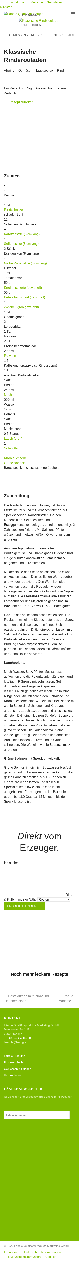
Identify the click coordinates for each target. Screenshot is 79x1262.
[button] (73, 14)
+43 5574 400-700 (19, 1038)
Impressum (11, 1252)
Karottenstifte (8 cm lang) (22, 234)
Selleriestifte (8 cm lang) (21, 244)
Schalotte (11, 448)
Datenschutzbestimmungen (42, 1252)
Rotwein (10, 355)
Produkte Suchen (15, 1062)
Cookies (50, 1256)
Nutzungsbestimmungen (24, 1256)
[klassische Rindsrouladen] (39, 20)
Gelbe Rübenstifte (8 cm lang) (25, 263)
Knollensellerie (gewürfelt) (23, 287)
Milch (8, 394)
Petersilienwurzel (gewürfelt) (24, 297)
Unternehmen (13, 1075)
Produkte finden (22, 906)
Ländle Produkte (14, 1055)
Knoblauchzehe (15, 458)
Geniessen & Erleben (17, 1068)
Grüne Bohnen (14, 463)
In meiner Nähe (26, 899)
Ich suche (11, 863)
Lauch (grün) (13, 438)
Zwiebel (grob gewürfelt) (21, 307)
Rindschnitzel (14, 209)
